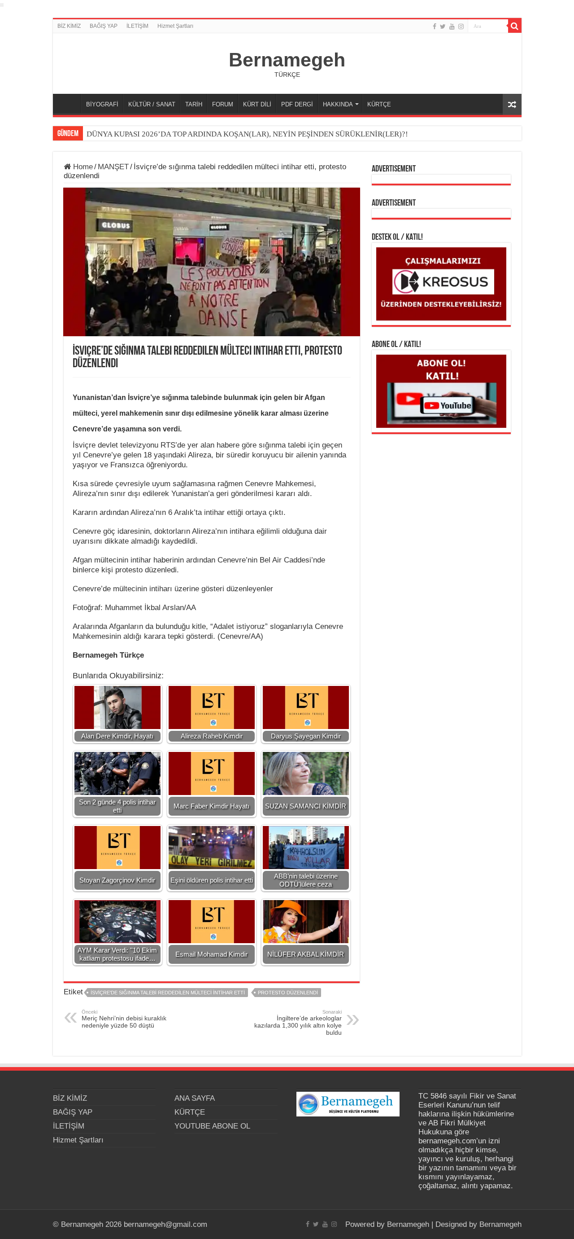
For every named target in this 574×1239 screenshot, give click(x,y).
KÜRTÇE (379, 104)
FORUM (222, 104)
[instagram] (461, 26)
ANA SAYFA (69, 103)
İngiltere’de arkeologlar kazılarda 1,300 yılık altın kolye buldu (298, 1022)
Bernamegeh (287, 59)
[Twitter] (443, 26)
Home (82, 167)
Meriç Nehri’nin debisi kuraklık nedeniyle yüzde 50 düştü (124, 1019)
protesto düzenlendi (288, 992)
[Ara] (515, 26)
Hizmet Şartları (175, 26)
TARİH (193, 104)
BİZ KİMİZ (69, 26)
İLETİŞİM (137, 26)
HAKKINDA (338, 104)
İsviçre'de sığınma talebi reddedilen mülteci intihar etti (168, 992)
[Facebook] (434, 26)
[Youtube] (452, 26)
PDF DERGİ (297, 104)
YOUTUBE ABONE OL (212, 1126)
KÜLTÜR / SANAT (151, 104)
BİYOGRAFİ (102, 104)
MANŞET (113, 167)
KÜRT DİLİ (257, 104)
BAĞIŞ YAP (103, 26)
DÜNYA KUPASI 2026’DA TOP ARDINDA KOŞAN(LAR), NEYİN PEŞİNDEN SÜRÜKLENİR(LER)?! (247, 134)
